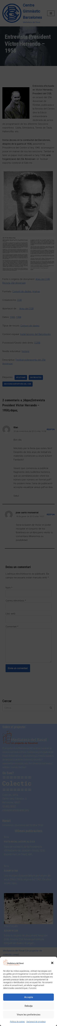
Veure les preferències (28, 1014)
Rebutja (28, 1005)
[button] (52, 962)
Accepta (28, 997)
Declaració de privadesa (36, 1022)
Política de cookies (17, 1022)
